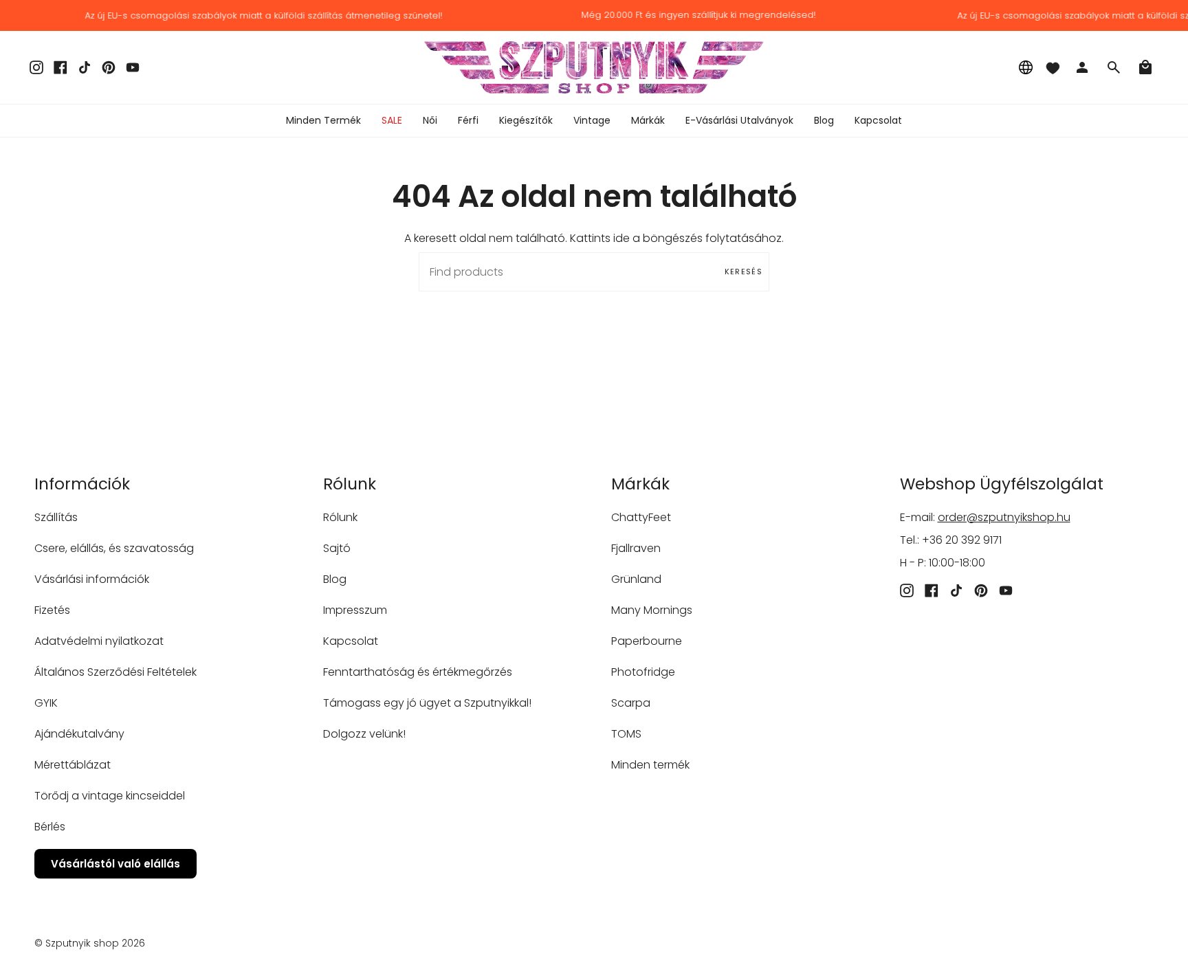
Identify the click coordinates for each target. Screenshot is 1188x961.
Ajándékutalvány (79, 734)
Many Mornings (651, 610)
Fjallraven (636, 548)
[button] (430, 120)
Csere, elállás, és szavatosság (114, 548)
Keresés (743, 271)
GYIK (46, 703)
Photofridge (643, 672)
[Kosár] (1145, 67)
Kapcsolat (350, 641)
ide (621, 238)
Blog (334, 579)
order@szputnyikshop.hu (1004, 517)
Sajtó (337, 548)
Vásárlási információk (91, 579)
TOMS (626, 734)
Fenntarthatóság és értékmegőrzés (417, 672)
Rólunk (340, 517)
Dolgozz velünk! (364, 734)
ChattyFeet (641, 517)
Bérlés (49, 827)
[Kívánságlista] (1052, 67)
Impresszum (355, 610)
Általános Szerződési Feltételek (115, 672)
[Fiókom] (1082, 67)
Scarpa (630, 703)
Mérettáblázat (72, 765)
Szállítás (56, 517)
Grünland (636, 579)
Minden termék (650, 765)
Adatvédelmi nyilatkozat (99, 641)
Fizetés (52, 610)
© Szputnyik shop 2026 (89, 943)
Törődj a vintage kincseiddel (109, 796)
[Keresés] (1114, 67)
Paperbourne (646, 641)
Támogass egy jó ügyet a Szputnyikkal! (427, 703)
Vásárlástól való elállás (115, 864)
